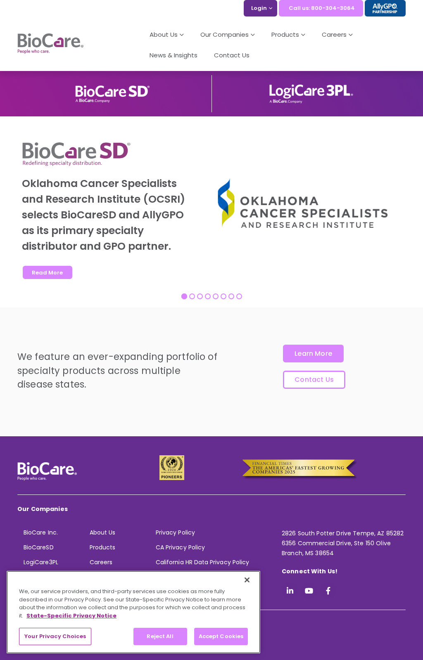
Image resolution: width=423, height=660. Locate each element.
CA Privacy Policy (180, 547)
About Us (164, 34)
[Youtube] (309, 590)
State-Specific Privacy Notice (71, 616)
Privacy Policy (175, 532)
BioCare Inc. (41, 532)
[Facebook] (328, 590)
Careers (101, 562)
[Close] (247, 580)
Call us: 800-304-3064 (322, 8)
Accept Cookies (221, 636)
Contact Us (232, 55)
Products (103, 547)
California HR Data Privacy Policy (202, 562)
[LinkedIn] (290, 590)
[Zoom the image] (112, 88)
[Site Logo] (50, 43)
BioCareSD (39, 547)
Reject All (160, 636)
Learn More (313, 353)
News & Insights (173, 55)
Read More (47, 273)
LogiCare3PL (41, 562)
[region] (133, 612)
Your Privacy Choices (55, 636)
